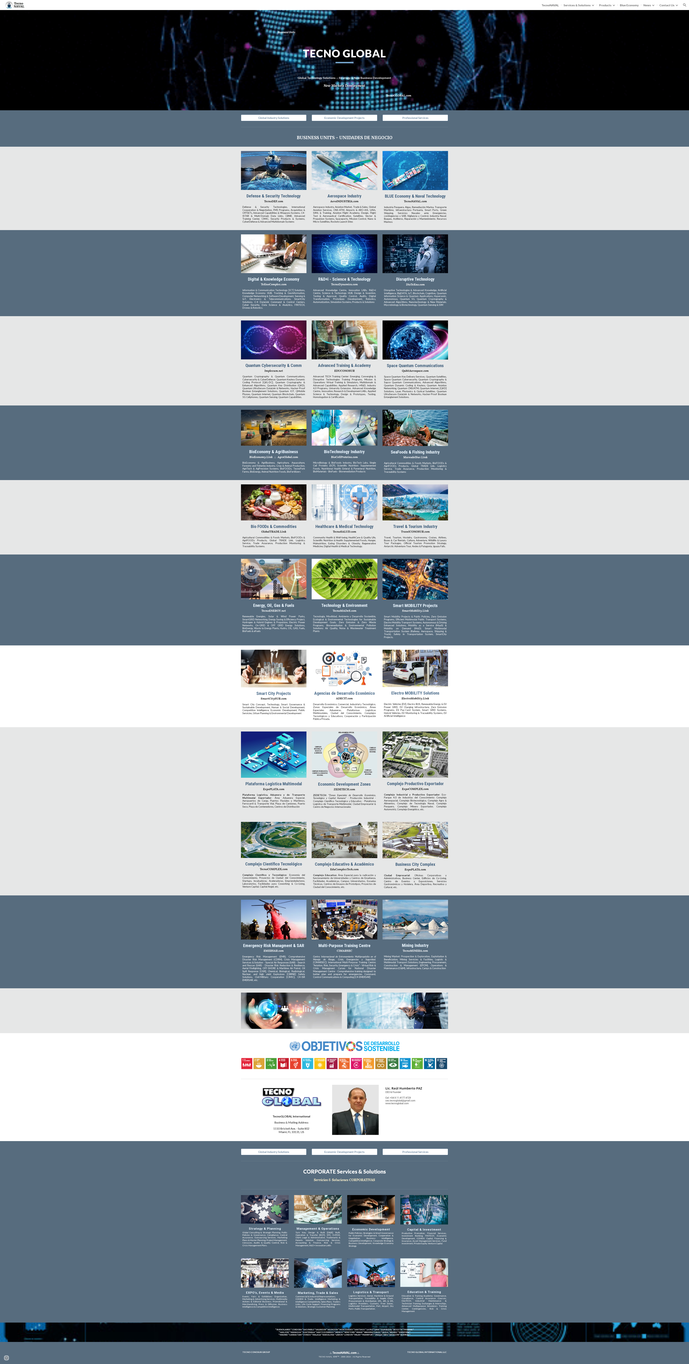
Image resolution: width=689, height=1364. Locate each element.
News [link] (647, 5)
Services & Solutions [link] (577, 5)
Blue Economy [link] (629, 5)
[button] (684, 5)
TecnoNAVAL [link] (550, 5)
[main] (344, 32)
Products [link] (605, 5)
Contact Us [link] (666, 5)
